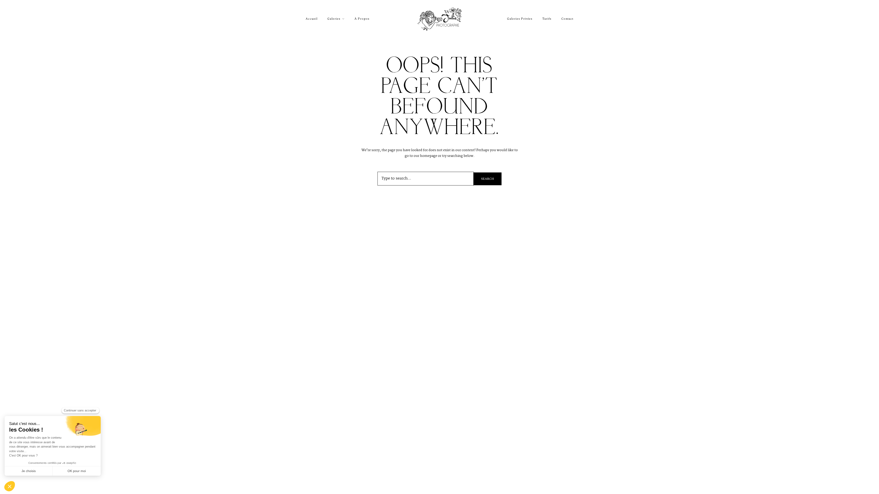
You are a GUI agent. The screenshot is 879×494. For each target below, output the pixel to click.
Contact (567, 18)
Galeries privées (519, 18)
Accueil (311, 18)
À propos (361, 18)
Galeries (333, 18)
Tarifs (546, 18)
